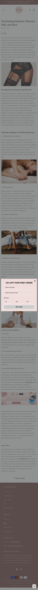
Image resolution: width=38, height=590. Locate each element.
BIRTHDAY (6, 298)
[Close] (35, 281)
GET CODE (19, 307)
